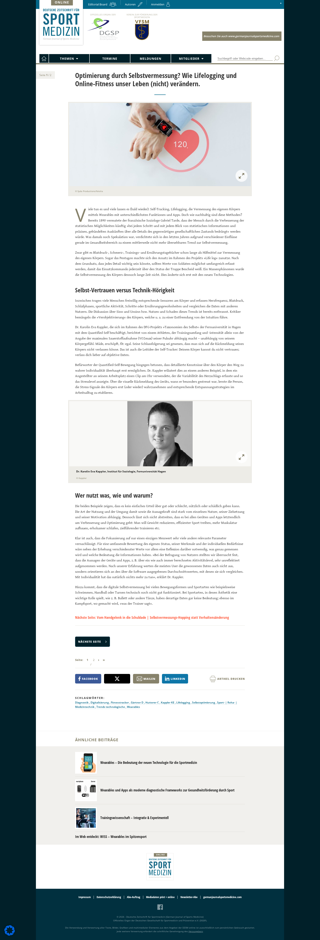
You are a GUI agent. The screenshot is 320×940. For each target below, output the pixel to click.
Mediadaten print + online (160, 897)
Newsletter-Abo (188, 897)
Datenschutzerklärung (109, 897)
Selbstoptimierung (204, 702)
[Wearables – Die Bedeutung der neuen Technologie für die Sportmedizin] (86, 763)
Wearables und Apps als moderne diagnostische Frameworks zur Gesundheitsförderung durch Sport (167, 790)
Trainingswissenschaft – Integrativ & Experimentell (134, 817)
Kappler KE (168, 702)
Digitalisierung (100, 702)
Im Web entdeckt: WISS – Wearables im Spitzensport (111, 836)
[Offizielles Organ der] (102, 39)
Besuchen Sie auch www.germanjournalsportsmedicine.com (241, 36)
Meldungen (150, 58)
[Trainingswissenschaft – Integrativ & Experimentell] (86, 818)
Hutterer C (152, 702)
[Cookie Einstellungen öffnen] (9, 935)
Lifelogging (183, 702)
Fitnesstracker (120, 702)
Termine (109, 58)
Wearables (133, 707)
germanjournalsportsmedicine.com (222, 897)
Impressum (84, 897)
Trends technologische (111, 707)
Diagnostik (82, 702)
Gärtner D (137, 702)
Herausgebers (196, 931)
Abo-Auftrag (133, 897)
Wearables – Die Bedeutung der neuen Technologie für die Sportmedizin (148, 762)
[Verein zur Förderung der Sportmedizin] (142, 39)
